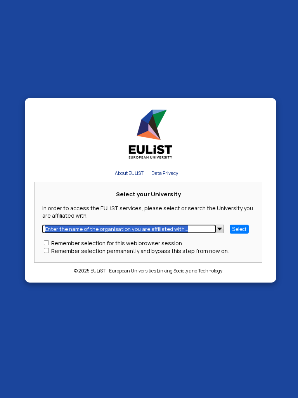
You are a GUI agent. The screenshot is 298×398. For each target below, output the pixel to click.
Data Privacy (164, 173)
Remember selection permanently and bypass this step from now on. (140, 251)
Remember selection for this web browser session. (117, 243)
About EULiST (129, 173)
